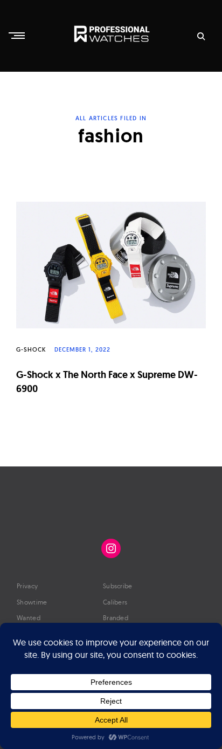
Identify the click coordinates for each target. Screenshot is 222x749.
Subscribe (118, 586)
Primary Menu (18, 35)
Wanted (28, 618)
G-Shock (31, 349)
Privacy (27, 586)
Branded (115, 618)
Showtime (32, 602)
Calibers (115, 602)
